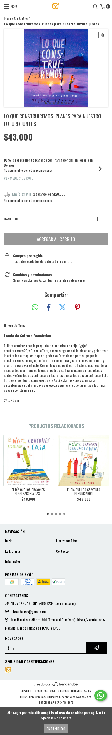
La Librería (12, 551)
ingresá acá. (84, 697)
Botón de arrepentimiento (56, 702)
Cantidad (11, 219)
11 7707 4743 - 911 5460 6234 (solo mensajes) (43, 603)
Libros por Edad (67, 540)
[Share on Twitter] (62, 307)
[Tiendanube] (56, 685)
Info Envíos (12, 561)
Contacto (62, 551)
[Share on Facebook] (48, 307)
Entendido (56, 728)
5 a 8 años (21, 18)
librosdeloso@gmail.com (28, 611)
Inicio (7, 18)
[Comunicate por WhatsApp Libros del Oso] (100, 695)
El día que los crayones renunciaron (83, 491)
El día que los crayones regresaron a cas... (28, 491)
